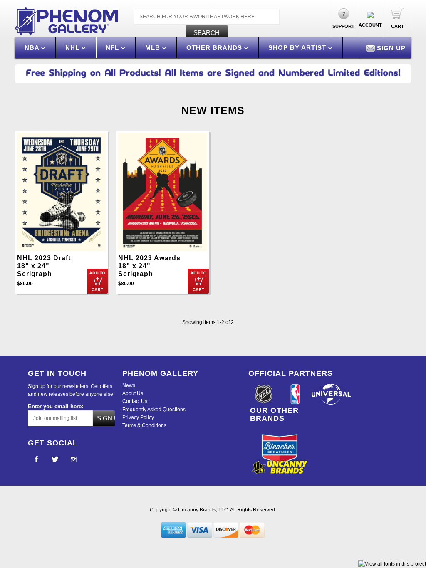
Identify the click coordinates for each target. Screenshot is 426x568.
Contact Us (134, 401)
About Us (132, 393)
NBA (33, 47)
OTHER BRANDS (215, 47)
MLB (153, 47)
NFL (113, 47)
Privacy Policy (138, 417)
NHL (73, 47)
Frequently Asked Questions (154, 409)
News (128, 385)
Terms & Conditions (144, 425)
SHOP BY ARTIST (298, 47)
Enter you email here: (55, 406)
